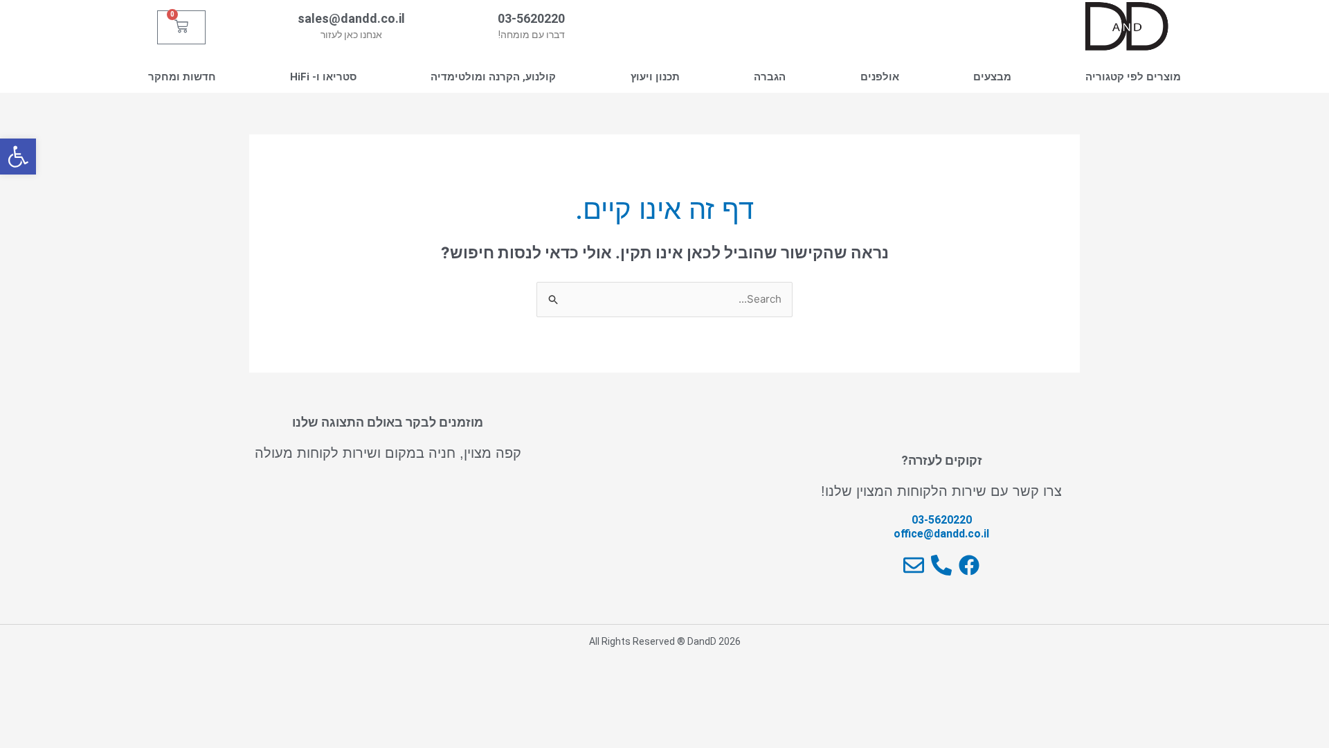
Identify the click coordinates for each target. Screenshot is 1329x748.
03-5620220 (531, 18)
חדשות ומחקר (182, 77)
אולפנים (879, 77)
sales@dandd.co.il (351, 18)
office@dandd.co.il (941, 533)
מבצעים (992, 77)
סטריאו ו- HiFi (323, 77)
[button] (18, 157)
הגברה (770, 77)
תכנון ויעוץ (655, 77)
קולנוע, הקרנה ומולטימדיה (493, 77)
